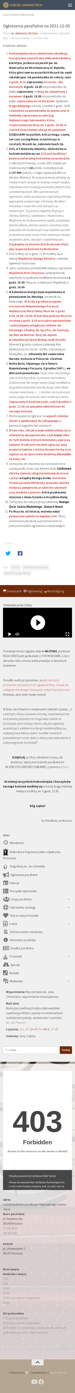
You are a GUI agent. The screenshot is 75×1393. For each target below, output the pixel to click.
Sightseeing (35, 591)
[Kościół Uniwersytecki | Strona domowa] (30, 5)
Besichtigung (55, 591)
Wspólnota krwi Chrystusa (35, 567)
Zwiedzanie (14, 591)
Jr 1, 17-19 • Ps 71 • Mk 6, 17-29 (38, 1029)
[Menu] (70, 5)
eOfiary (64, 767)
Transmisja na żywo (17, 605)
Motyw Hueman (58, 1372)
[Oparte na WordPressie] (26, 1372)
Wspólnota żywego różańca (17, 573)
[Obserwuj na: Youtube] (34, 1382)
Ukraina (16, 567)
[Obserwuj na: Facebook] (41, 1382)
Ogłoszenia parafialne (18, 15)
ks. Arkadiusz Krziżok (24, 33)
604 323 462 (10, 1233)
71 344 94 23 (10, 1228)
